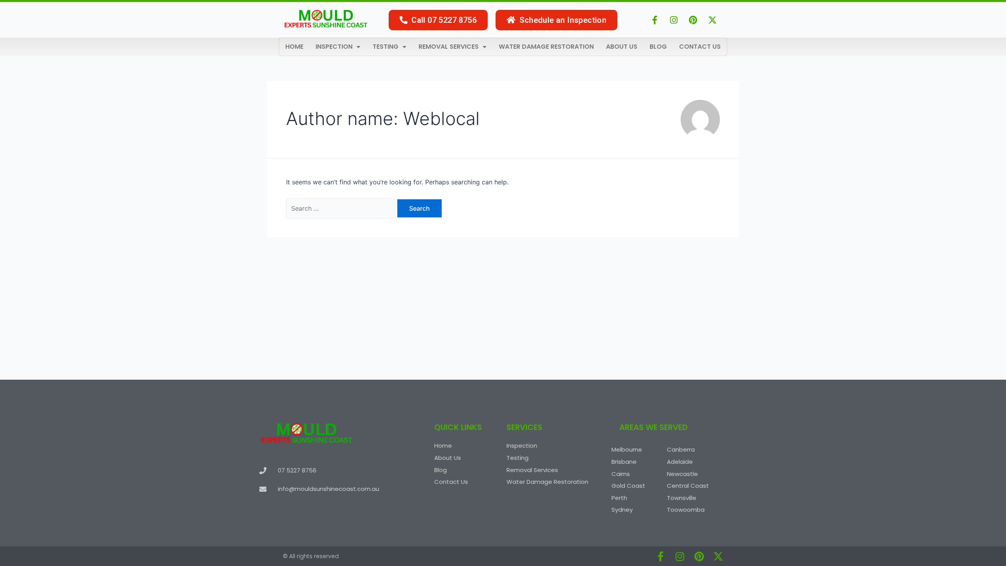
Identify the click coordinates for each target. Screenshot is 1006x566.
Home (294, 46)
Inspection (334, 46)
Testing (385, 46)
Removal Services (449, 46)
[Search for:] (341, 208)
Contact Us (700, 46)
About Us (621, 46)
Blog (658, 46)
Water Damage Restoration (546, 46)
